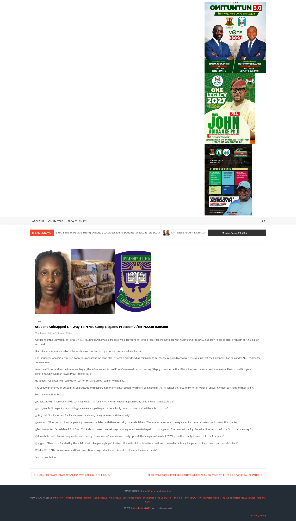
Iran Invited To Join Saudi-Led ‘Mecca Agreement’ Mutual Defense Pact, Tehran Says (202, 232)
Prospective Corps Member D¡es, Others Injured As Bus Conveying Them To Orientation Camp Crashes (203, 475)
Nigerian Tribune (82, 497)
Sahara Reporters (132, 497)
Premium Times (181, 497)
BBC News (196, 497)
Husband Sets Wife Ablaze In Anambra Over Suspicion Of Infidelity (73, 475)
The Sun (225, 497)
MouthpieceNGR (43, 333)
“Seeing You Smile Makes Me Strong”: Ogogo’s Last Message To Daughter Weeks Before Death (86, 232)
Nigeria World (211, 497)
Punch (68, 497)
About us (38, 221)
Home (143, 491)
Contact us (55, 221)
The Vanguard (163, 497)
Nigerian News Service (243, 497)
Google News (100, 497)
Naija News (115, 497)
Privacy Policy (77, 221)
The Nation (149, 497)
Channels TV (56, 497)
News (38, 321)
